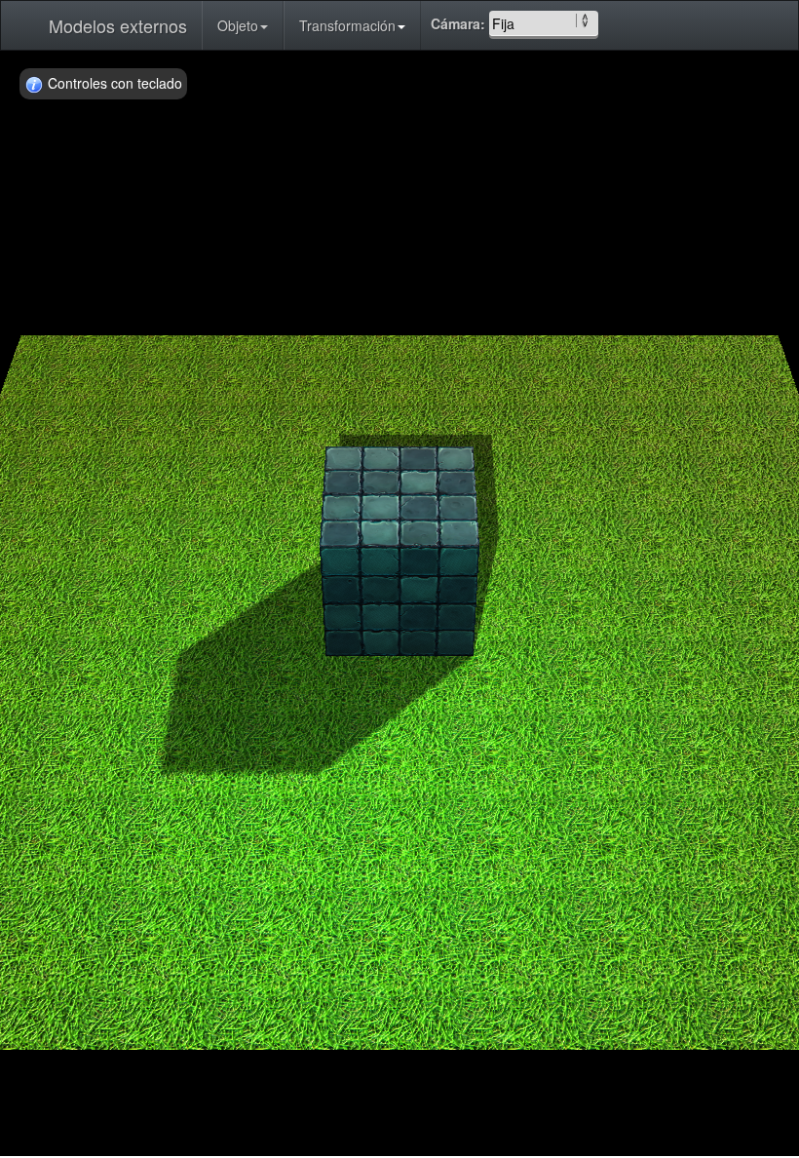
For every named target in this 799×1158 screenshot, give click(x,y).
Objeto (237, 25)
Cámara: (460, 23)
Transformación (347, 25)
